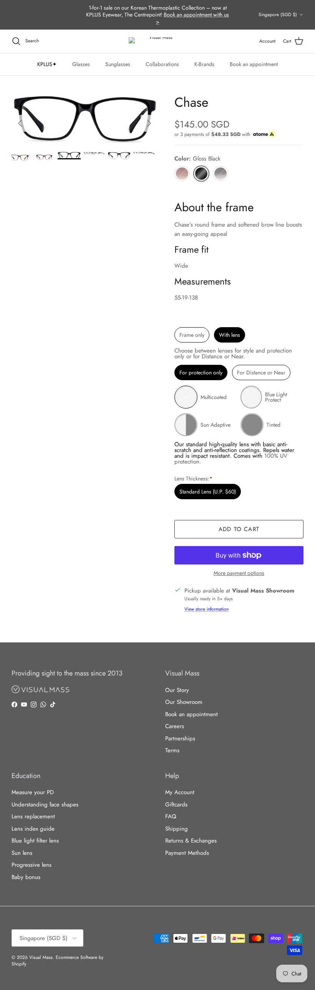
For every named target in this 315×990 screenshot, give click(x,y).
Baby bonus (26, 877)
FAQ (170, 816)
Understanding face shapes (45, 804)
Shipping (176, 828)
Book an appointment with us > (192, 18)
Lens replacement (33, 816)
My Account (179, 792)
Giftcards (176, 804)
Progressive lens (31, 865)
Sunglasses (117, 64)
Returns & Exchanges (191, 840)
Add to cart (239, 529)
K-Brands (204, 64)
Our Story (177, 690)
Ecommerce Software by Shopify (57, 960)
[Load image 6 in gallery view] (85, 119)
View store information (206, 609)
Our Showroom (183, 702)
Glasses (81, 64)
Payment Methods (187, 853)
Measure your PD (33, 792)
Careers (174, 726)
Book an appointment (254, 64)
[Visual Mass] (157, 41)
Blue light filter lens (35, 840)
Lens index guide (33, 828)
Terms (172, 750)
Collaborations (162, 64)
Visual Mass (41, 957)
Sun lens (22, 853)
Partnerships (180, 738)
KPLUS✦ (47, 64)
